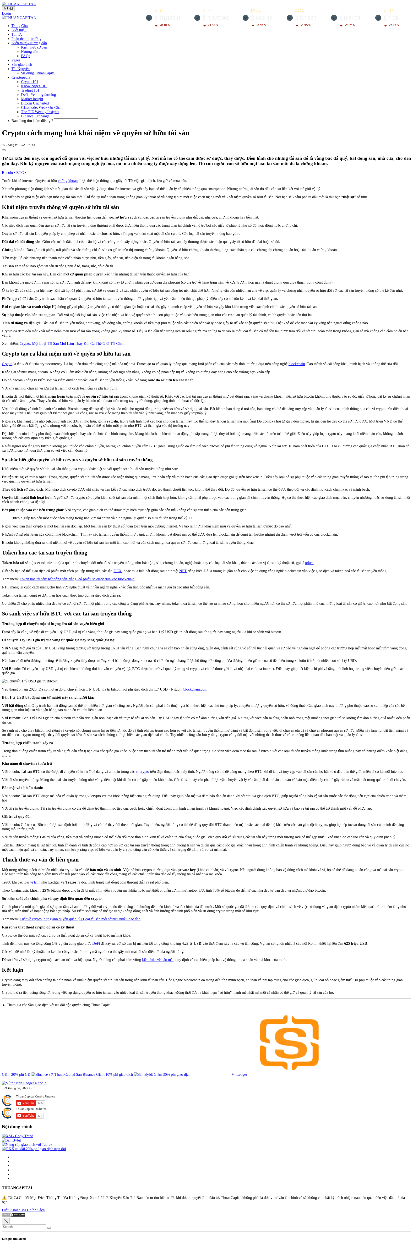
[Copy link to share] (4, 150)
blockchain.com (195, 689)
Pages (15, 60)
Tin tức (16, 34)
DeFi (96, 943)
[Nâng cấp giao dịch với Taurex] (27, 1144)
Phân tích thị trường (26, 39)
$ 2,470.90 (215, 18)
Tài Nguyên (20, 69)
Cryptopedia (20, 77)
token (309, 563)
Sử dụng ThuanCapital (38, 73)
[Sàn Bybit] (11, 1140)
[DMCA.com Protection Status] (14, 1216)
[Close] (6, 1221)
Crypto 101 (29, 82)
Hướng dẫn (29, 51)
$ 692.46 (261, 18)
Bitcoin (8, 172)
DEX (118, 571)
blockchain (296, 364)
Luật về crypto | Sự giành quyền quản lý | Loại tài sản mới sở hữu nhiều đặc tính (80, 919)
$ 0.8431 (350, 18)
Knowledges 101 (34, 86)
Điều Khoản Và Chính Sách (23, 1210)
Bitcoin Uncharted (35, 103)
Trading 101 (30, 90)
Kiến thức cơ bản (34, 47)
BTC (21, 172)
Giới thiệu (19, 30)
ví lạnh (35, 882)
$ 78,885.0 (167, 18)
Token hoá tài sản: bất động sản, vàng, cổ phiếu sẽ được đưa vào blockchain (77, 579)
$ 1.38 (391, 18)
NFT (183, 571)
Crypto (7, 364)
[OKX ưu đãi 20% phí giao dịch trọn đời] (34, 1149)
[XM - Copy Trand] (17, 1136)
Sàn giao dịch (21, 64)
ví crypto (142, 771)
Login (6, 13)
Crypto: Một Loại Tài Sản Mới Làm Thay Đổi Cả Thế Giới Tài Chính (72, 343)
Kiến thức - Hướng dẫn (29, 43)
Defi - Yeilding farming (38, 95)
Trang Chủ (19, 26)
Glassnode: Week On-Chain (42, 107)
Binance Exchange (35, 116)
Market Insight (32, 99)
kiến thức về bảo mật (158, 960)
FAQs (25, 56)
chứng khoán (68, 181)
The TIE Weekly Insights (40, 112)
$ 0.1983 (306, 18)
